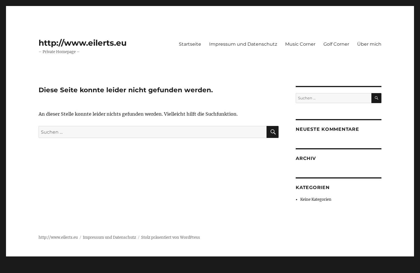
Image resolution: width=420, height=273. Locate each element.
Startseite (190, 44)
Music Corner (300, 44)
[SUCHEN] (376, 98)
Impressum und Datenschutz (243, 44)
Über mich (369, 44)
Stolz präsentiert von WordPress (170, 237)
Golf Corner (336, 44)
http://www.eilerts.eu (83, 43)
